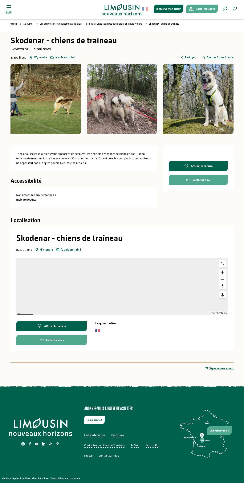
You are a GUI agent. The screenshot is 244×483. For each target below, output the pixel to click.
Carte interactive (94, 435)
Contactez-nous (109, 455)
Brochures (117, 435)
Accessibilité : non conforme (65, 478)
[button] (225, 9)
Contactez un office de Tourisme (104, 445)
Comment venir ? (219, 430)
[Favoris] (235, 8)
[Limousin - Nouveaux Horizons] (122, 9)
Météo (135, 445)
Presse (88, 455)
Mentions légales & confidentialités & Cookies (25, 478)
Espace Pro (152, 445)
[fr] (145, 9)
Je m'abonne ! (94, 420)
